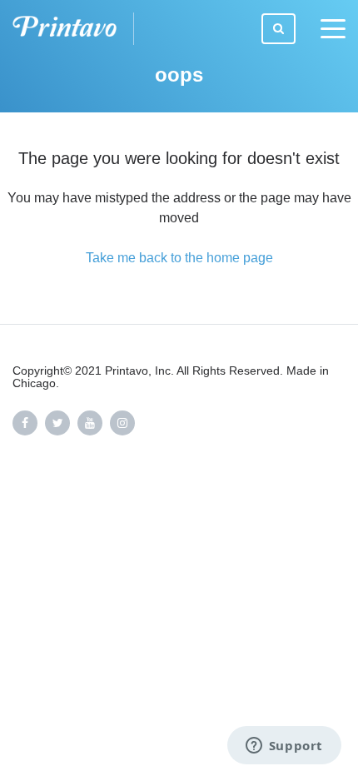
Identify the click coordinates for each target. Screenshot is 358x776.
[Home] (73, 28)
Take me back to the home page (179, 258)
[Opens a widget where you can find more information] (283, 747)
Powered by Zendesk (288, 493)
